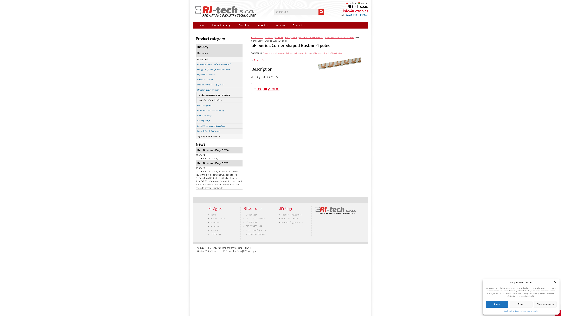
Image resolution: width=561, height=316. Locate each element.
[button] (555, 282)
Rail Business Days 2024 (212, 150)
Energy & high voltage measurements (213, 69)
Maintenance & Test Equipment (210, 84)
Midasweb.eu (216, 251)
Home (200, 25)
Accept (497, 304)
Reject (521, 304)
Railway (202, 53)
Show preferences (545, 304)
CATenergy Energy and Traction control (214, 64)
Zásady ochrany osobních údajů (526, 311)
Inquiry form (268, 89)
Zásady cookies (508, 311)
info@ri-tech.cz (355, 11)
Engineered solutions (206, 74)
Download (244, 25)
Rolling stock (202, 59)
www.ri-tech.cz (258, 233)
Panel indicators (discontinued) (210, 110)
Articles (280, 25)
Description (259, 60)
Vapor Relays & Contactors (208, 131)
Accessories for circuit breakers (216, 95)
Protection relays (204, 115)
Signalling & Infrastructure (208, 136)
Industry (202, 47)
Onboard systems (204, 105)
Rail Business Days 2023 (212, 163)
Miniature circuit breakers (208, 90)
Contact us (299, 25)
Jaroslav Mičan (235, 251)
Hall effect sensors (205, 79)
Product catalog (221, 25)
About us (263, 25)
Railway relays (203, 120)
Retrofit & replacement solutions (211, 126)
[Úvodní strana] (223, 11)
